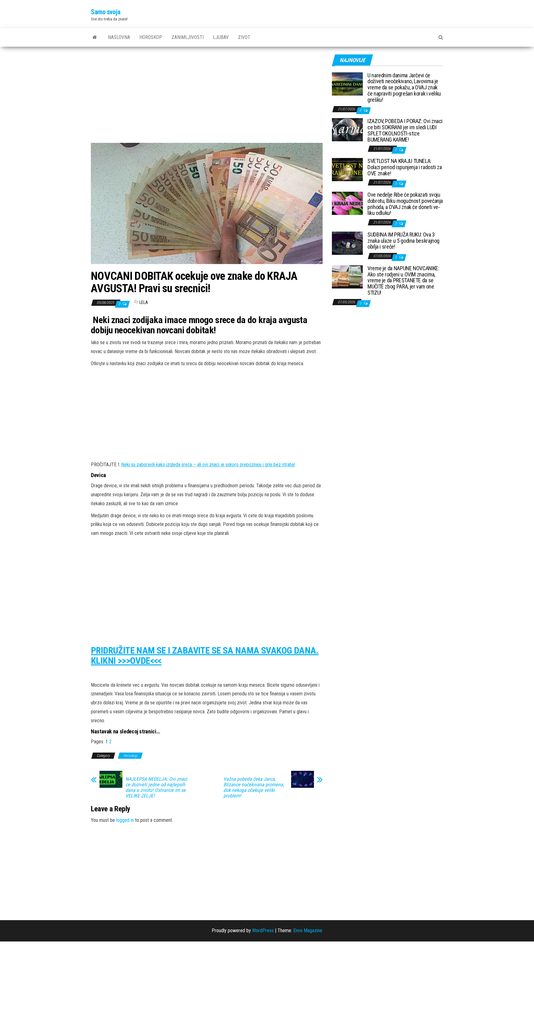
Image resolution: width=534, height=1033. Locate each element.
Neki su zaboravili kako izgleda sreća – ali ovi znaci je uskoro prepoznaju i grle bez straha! (208, 464)
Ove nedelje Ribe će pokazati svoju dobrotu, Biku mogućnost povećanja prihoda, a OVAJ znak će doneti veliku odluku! (405, 203)
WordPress (263, 930)
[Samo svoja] (94, 37)
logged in (125, 820)
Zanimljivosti (188, 37)
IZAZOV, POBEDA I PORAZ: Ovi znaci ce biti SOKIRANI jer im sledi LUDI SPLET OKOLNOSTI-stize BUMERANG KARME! (405, 130)
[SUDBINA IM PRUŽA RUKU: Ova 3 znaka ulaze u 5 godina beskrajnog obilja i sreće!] (347, 242)
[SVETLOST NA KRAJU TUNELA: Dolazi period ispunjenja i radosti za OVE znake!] (347, 169)
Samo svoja (106, 12)
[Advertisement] (207, 97)
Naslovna (119, 37)
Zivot (244, 37)
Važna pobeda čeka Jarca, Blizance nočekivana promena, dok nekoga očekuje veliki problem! (253, 787)
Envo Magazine (307, 930)
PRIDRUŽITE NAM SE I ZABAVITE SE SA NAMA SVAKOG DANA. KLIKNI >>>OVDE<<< (205, 655)
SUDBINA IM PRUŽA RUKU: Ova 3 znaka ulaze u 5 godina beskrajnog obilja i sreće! (403, 240)
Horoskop (150, 37)
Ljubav (221, 37)
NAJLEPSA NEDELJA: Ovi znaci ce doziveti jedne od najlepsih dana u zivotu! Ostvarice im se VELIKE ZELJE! (156, 787)
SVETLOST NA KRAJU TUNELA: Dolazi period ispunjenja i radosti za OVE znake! (404, 167)
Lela (143, 302)
